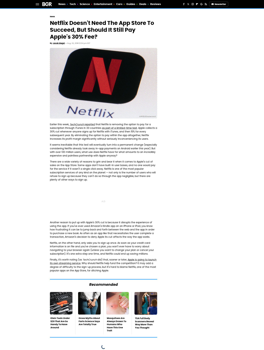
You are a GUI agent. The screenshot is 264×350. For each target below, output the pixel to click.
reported (82, 125)
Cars (119, 4)
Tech (73, 4)
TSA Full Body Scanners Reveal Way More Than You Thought (144, 323)
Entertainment (103, 4)
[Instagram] (193, 4)
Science (85, 4)
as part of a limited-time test (119, 128)
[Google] (201, 4)
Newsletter (220, 4)
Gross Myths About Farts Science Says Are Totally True (89, 321)
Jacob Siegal (59, 43)
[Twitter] (188, 4)
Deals (142, 4)
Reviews (155, 4)
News (61, 4)
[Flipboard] (197, 4)
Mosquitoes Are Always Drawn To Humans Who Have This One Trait (116, 324)
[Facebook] (184, 4)
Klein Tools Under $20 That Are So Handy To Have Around (60, 323)
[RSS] (206, 4)
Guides (130, 4)
